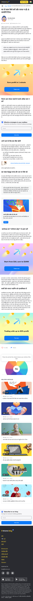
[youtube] (12, 573)
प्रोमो (2, 544)
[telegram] (3, 573)
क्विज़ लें (5, 222)
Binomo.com (4, 548)
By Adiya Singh (11, 18)
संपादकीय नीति (4, 557)
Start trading (24, 2)
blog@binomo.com (5, 569)
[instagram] (7, 573)
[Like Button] (2, 348)
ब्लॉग (2, 536)
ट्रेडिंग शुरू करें (4, 554)
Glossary (3, 562)
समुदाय (3, 559)
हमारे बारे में (3, 541)
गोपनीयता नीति (4, 551)
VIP (5, 539)
